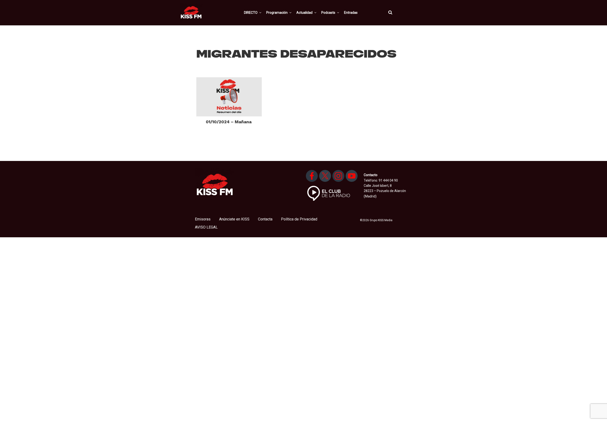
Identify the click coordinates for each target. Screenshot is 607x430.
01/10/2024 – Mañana (229, 121)
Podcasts (328, 12)
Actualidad (304, 12)
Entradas (351, 12)
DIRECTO (251, 12)
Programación (277, 12)
